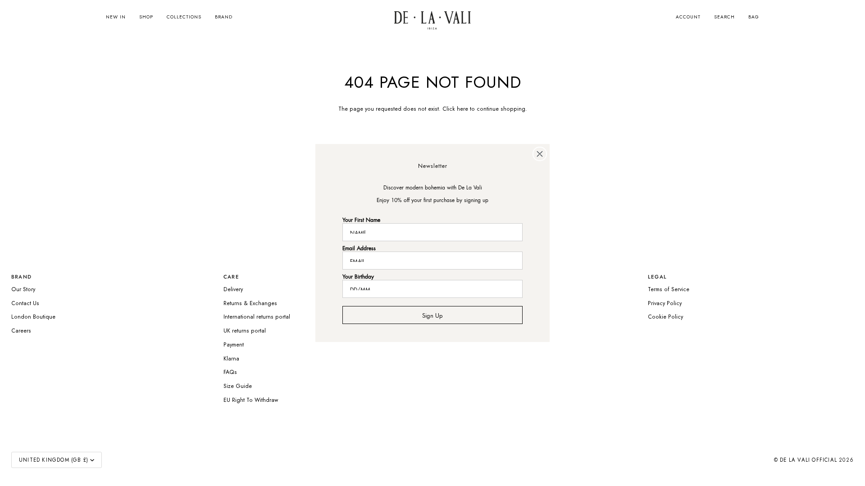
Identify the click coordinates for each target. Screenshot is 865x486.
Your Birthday (358, 275)
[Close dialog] (539, 154)
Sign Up (432, 314)
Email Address (359, 247)
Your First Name (361, 218)
